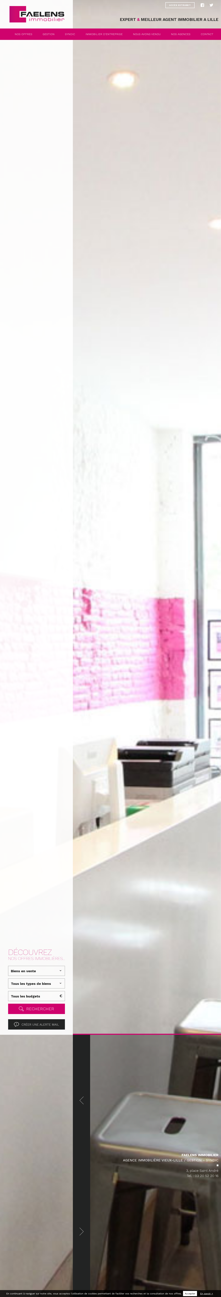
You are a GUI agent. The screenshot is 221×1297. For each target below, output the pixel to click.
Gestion (49, 34)
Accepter (190, 1293)
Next (81, 1231)
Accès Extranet (180, 5)
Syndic (70, 34)
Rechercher (40, 1008)
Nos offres (23, 34)
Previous (81, 1100)
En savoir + (206, 1293)
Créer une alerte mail (40, 1024)
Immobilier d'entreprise (104, 34)
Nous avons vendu (147, 34)
